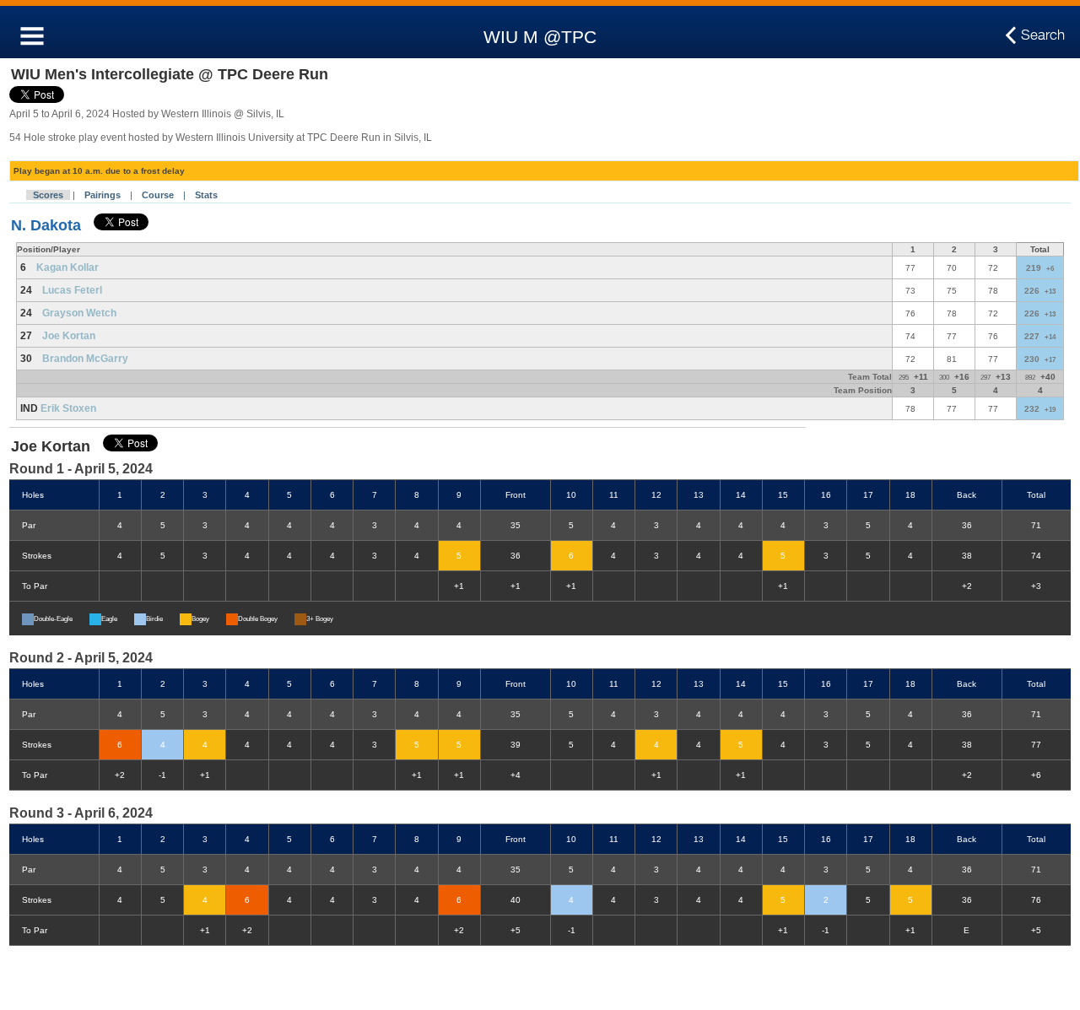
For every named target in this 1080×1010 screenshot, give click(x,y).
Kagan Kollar (67, 267)
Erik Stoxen (68, 408)
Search (1043, 34)
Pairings (102, 195)
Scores (48, 195)
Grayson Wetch (79, 313)
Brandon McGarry (85, 359)
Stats (206, 195)
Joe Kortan (68, 336)
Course (158, 195)
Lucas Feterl (72, 290)
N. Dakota (46, 225)
